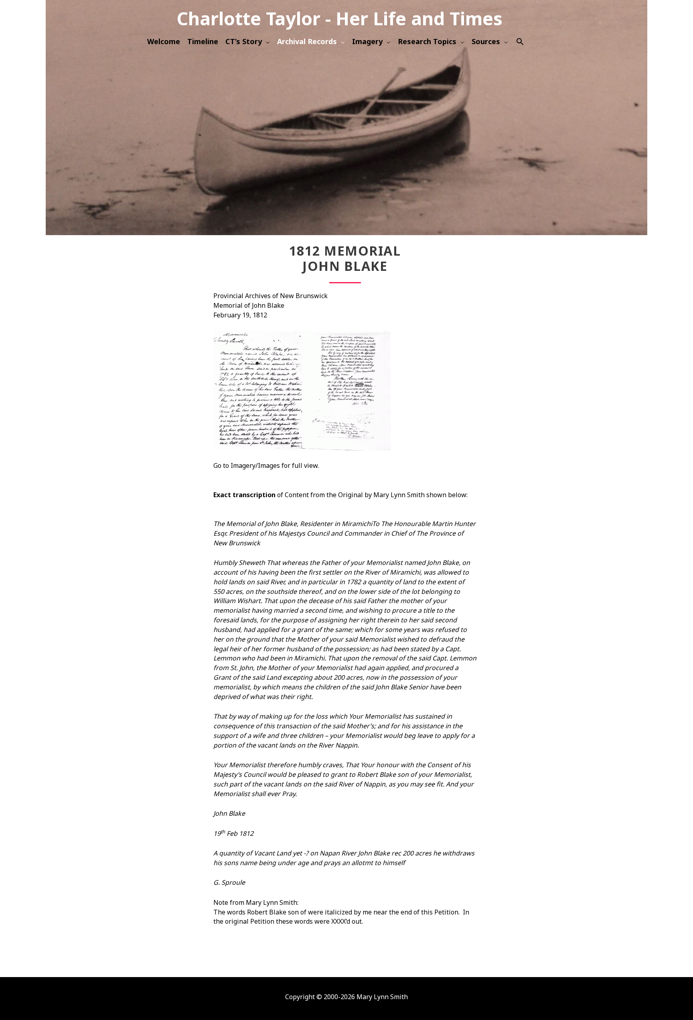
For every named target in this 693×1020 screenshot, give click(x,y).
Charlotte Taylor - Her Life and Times (340, 18)
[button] (520, 41)
